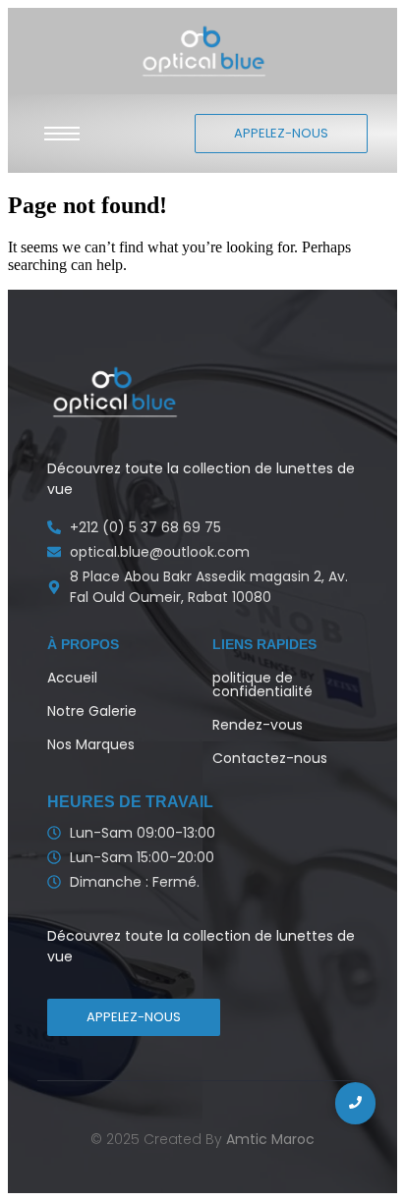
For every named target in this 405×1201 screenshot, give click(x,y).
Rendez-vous (257, 725)
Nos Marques (91, 744)
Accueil (72, 677)
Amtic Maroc (270, 1139)
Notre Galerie (92, 711)
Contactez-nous (269, 758)
